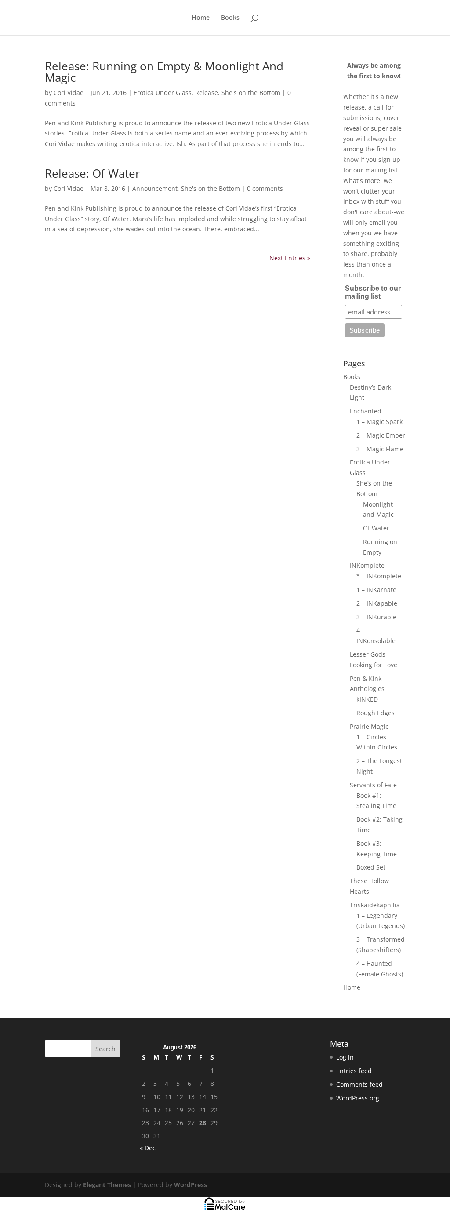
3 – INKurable (376, 617)
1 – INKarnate (376, 589)
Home (201, 18)
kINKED (367, 699)
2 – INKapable (376, 603)
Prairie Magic (369, 726)
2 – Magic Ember (380, 435)
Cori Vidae (68, 92)
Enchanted (365, 411)
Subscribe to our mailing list (373, 292)
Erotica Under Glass (163, 92)
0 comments (265, 188)
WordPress (190, 1184)
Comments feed (359, 1084)
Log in (345, 1057)
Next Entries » (289, 258)
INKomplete (367, 565)
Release (206, 92)
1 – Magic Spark (379, 421)
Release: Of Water (92, 173)
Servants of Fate (373, 785)
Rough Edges (375, 713)
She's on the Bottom (250, 92)
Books (230, 18)
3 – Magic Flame (379, 449)
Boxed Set (370, 867)
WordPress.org (357, 1098)
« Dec (148, 1148)
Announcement (155, 188)
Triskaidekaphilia (375, 905)
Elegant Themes (107, 1184)
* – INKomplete (378, 576)
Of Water (376, 528)
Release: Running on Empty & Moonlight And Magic (164, 71)
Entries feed (354, 1071)
